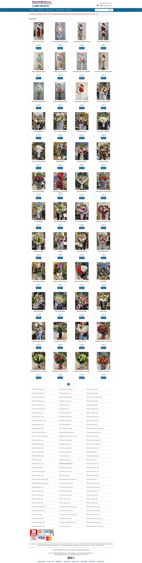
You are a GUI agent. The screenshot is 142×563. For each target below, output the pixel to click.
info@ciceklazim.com (105, 5)
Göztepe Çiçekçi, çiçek (38, 428)
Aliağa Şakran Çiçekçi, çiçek (94, 522)
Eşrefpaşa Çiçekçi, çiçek (66, 495)
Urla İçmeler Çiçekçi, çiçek (66, 510)
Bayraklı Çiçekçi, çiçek (65, 444)
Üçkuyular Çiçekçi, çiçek (66, 440)
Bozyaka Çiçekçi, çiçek (38, 424)
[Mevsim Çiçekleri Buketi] (38, 331)
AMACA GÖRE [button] (49, 10)
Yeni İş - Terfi (50, 561)
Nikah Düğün (84, 561)
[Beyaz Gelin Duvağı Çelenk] (38, 91)
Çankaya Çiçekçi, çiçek (93, 416)
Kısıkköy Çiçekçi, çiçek (93, 409)
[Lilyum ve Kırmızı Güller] (60, 121)
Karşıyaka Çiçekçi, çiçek (93, 467)
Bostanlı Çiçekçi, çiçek (38, 456)
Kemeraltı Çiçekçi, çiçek (93, 448)
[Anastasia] (60, 241)
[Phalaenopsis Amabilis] (38, 271)
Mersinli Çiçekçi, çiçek (93, 412)
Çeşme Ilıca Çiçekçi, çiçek (66, 397)
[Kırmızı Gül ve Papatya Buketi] (103, 211)
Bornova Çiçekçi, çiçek (93, 475)
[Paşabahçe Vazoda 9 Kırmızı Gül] (60, 361)
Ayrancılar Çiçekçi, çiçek (38, 405)
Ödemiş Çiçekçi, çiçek (38, 518)
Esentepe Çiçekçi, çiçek (93, 491)
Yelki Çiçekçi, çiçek (64, 409)
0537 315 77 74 (107, 3)
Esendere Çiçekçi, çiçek (66, 491)
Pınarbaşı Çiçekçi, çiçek (66, 448)
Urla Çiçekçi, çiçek (37, 459)
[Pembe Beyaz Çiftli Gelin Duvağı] (60, 31)
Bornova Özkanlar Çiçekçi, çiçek (40, 436)
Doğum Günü (75, 561)
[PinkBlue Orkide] (60, 151)
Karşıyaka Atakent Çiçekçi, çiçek (40, 479)
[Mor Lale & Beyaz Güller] (103, 91)
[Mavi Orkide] (103, 271)
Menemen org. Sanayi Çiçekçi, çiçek (69, 514)
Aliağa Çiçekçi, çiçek (65, 405)
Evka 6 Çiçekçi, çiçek (65, 502)
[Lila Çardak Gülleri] (81, 241)
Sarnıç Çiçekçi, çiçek (92, 389)
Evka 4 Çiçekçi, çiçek (93, 499)
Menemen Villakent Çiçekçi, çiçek (95, 526)
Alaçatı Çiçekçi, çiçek (93, 405)
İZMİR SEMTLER (60, 10)
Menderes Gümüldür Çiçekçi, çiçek (68, 506)
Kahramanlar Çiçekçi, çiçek (39, 420)
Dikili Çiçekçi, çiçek (92, 479)
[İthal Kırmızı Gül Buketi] (38, 181)
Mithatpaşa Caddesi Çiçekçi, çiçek (96, 428)
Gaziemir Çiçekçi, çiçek (65, 471)
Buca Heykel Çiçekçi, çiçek (94, 432)
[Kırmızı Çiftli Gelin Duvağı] (103, 31)
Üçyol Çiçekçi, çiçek (92, 424)
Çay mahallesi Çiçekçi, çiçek (94, 440)
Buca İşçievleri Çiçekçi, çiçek (40, 432)
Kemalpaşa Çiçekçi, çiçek (66, 467)
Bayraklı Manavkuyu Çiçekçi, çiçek (68, 436)
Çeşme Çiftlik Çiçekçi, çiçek (94, 487)
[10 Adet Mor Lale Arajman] (60, 331)
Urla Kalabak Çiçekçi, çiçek (94, 510)
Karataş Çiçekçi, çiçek (65, 424)
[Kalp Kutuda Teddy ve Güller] (81, 271)
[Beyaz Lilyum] (103, 301)
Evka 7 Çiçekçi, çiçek (93, 502)
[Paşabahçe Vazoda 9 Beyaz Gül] (81, 361)
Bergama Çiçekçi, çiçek (65, 401)
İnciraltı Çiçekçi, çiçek (38, 440)
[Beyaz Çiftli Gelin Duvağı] (38, 61)
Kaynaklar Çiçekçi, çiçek (38, 397)
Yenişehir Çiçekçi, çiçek (65, 416)
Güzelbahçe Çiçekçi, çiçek (39, 471)
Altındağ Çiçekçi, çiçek (38, 444)
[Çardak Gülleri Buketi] (103, 241)
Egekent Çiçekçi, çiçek (38, 491)
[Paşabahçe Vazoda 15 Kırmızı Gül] (103, 331)
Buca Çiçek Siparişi (93, 545)
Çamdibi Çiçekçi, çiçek (38, 416)
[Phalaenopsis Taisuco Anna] (60, 271)
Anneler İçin (67, 561)
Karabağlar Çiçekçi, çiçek (66, 428)
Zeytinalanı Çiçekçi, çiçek (39, 409)
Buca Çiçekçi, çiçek (65, 475)
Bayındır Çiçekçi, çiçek (93, 401)
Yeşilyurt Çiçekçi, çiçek (38, 452)
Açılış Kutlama (41, 561)
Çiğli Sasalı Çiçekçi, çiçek (39, 522)
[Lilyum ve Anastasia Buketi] (38, 151)
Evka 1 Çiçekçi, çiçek (93, 495)
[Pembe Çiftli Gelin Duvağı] (60, 61)
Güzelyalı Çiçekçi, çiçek (93, 456)
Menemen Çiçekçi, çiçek (66, 463)
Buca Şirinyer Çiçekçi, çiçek (94, 444)
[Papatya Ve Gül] (81, 331)
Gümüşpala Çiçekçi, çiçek (94, 506)
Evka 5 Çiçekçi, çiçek (38, 502)
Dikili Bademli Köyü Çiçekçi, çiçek (41, 483)
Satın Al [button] (38, 48)
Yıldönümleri (58, 561)
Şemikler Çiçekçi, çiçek (38, 448)
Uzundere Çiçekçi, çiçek (38, 389)
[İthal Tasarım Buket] (38, 121)
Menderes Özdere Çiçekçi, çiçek (95, 518)
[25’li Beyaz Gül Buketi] (103, 121)
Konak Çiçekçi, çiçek (38, 467)
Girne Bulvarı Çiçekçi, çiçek (39, 506)
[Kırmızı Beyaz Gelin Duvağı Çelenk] (103, 61)
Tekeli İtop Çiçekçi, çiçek (39, 526)
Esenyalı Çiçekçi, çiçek (38, 495)
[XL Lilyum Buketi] (38, 211)
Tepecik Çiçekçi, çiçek (65, 526)
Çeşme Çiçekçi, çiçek (38, 475)
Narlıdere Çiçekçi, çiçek (38, 463)
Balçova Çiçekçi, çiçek (93, 436)
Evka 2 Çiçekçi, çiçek (38, 499)
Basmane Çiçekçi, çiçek (66, 420)
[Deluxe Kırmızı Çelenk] (38, 31)
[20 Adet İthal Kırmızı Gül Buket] (103, 181)
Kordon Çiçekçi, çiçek (93, 393)
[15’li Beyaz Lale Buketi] (38, 241)
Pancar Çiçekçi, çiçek (65, 393)
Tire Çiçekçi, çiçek (92, 459)
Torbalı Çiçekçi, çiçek (65, 459)
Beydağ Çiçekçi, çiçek (38, 487)
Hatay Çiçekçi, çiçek (65, 456)
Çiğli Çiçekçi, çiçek (92, 452)
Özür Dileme (92, 561)
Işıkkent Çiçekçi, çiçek (38, 412)
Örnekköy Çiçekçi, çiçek (66, 518)
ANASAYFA (32, 10)
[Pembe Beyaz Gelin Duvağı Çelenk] (81, 61)
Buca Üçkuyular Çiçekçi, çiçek (67, 432)
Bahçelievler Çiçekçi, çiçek (66, 483)
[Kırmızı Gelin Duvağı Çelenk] (81, 91)
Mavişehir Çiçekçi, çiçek (66, 452)
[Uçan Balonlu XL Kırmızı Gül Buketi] (60, 181)
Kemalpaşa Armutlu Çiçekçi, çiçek (68, 479)
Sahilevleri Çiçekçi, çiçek (39, 393)
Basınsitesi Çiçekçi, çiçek (93, 483)
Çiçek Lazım (76, 544)
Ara (111, 10)
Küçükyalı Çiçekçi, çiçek (93, 420)
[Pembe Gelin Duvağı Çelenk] (60, 91)
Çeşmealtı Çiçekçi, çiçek (38, 401)
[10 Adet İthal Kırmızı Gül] (103, 361)
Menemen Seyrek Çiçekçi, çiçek (67, 522)
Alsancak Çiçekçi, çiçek (93, 471)
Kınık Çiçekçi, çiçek (37, 514)
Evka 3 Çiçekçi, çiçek (65, 499)
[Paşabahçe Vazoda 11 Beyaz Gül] (38, 361)
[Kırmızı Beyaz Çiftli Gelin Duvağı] (81, 31)
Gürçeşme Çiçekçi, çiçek (39, 510)
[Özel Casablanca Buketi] (60, 211)
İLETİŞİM (69, 10)
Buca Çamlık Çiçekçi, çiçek (66, 487)
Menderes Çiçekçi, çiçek (93, 463)
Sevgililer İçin (100, 561)
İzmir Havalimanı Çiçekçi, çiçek (95, 397)
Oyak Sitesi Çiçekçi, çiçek (94, 514)
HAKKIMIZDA (40, 10)
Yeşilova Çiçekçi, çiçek (65, 412)
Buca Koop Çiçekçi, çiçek (66, 389)
